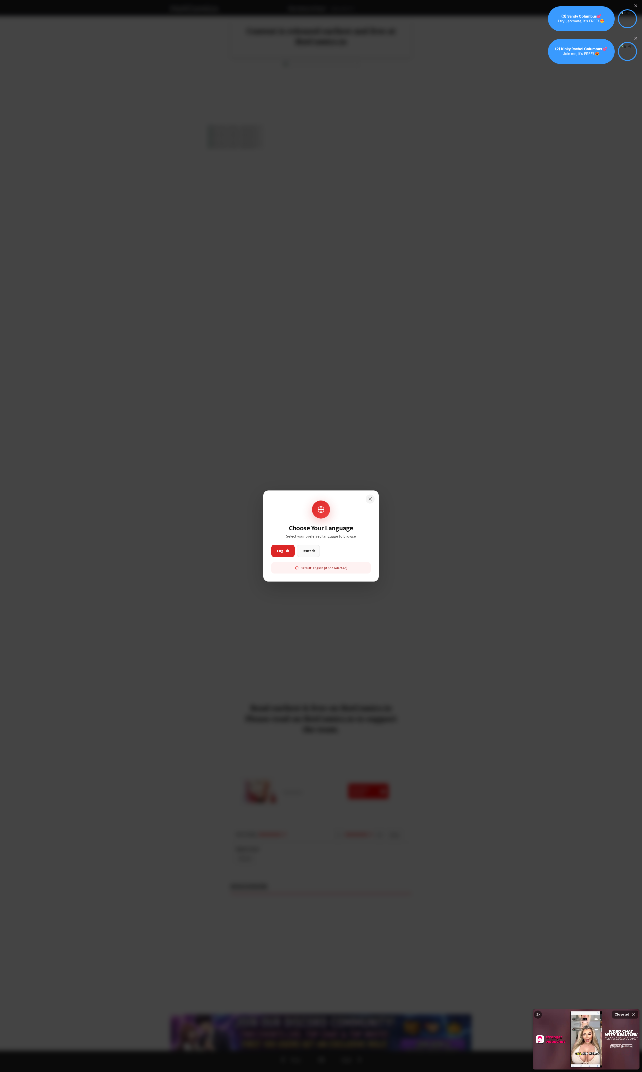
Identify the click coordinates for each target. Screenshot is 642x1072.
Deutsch (308, 550)
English (283, 550)
